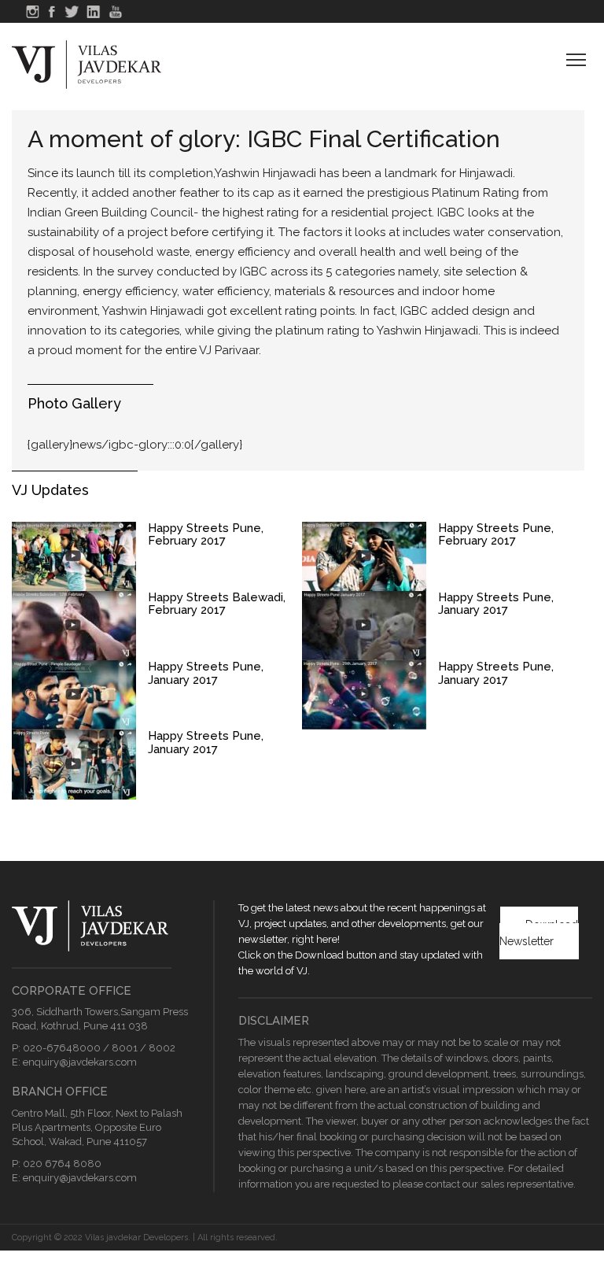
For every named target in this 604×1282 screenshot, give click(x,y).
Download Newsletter (538, 933)
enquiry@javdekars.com (80, 1062)
